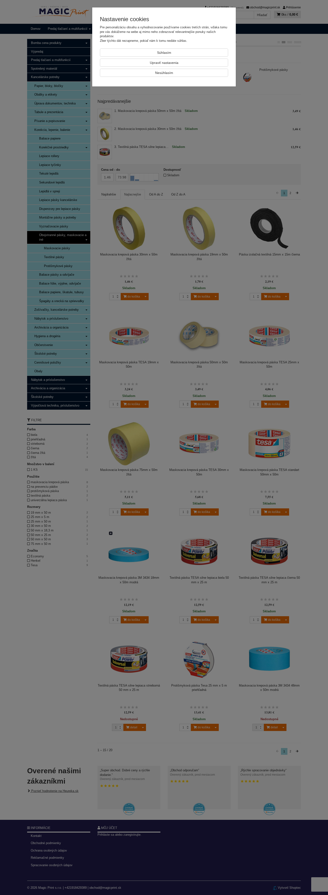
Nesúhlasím (164, 73)
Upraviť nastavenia (164, 63)
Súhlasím (164, 53)
